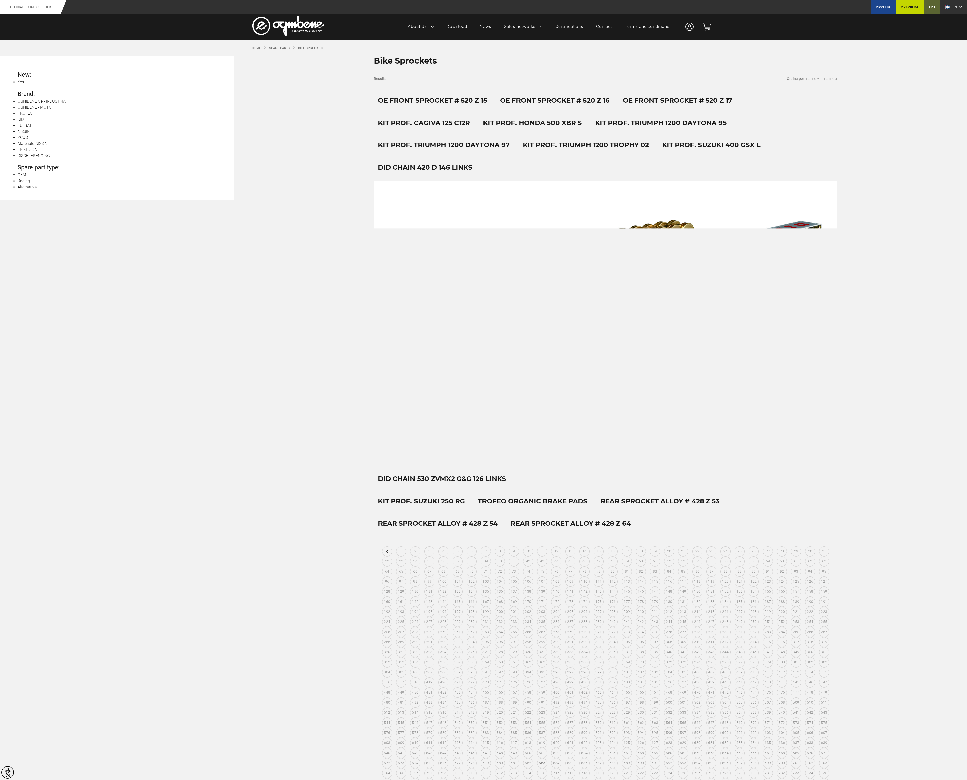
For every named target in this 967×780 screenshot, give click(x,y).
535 (711, 712)
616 (500, 743)
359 (485, 662)
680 (500, 763)
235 (542, 622)
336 (612, 652)
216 (725, 612)
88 (725, 571)
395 (542, 672)
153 (739, 591)
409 (739, 672)
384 (387, 672)
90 (754, 571)
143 (598, 591)
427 (542, 682)
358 (471, 662)
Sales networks (520, 26)
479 (824, 692)
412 (782, 672)
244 (669, 622)
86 (697, 571)
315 (768, 642)
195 (429, 612)
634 (753, 743)
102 (471, 581)
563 (655, 723)
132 (443, 591)
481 (401, 702)
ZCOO (23, 137)
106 (528, 581)
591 (598, 733)
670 (810, 753)
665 (739, 753)
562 (641, 723)
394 (528, 672)
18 (641, 551)
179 (655, 601)
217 (739, 612)
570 (753, 723)
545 (401, 723)
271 (598, 632)
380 (782, 662)
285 (796, 632)
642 (415, 753)
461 (570, 692)
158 (810, 591)
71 (486, 571)
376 (725, 662)
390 (471, 672)
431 (598, 682)
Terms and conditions (647, 26)
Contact (604, 26)
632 (725, 743)
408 (725, 672)
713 (514, 773)
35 (429, 561)
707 (429, 773)
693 (683, 763)
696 (725, 763)
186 (753, 601)
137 (514, 591)
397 (570, 672)
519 (485, 712)
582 (471, 733)
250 (753, 622)
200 (500, 612)
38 (472, 561)
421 (457, 682)
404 (669, 672)
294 (471, 642)
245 (683, 622)
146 (641, 591)
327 (485, 652)
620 (556, 743)
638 (810, 743)
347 (768, 652)
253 (796, 622)
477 (796, 692)
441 (739, 682)
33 (401, 561)
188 (782, 601)
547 (429, 723)
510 (810, 702)
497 (627, 702)
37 (458, 561)
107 (542, 581)
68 (443, 571)
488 (500, 702)
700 (782, 763)
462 (584, 692)
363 (542, 662)
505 (739, 702)
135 (485, 591)
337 (627, 652)
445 (796, 682)
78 (584, 571)
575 (824, 723)
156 (782, 591)
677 (457, 763)
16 (613, 551)
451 (429, 692)
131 (429, 591)
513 (401, 712)
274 (641, 632)
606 (810, 733)
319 (824, 642)
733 (796, 773)
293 (457, 642)
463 (598, 692)
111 (598, 581)
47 (599, 561)
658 (641, 753)
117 (683, 581)
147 (655, 591)
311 (711, 642)
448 (387, 692)
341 (683, 652)
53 (683, 561)
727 (711, 773)
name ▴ (830, 78)
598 (697, 733)
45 (570, 561)
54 (697, 561)
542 (810, 712)
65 (401, 571)
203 (542, 612)
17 (627, 551)
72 (500, 571)
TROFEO (25, 113)
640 (387, 753)
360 (500, 662)
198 (471, 612)
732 (782, 773)
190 (810, 601)
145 (627, 591)
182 (697, 601)
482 (415, 702)
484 (443, 702)
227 (429, 622)
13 (570, 551)
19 (655, 551)
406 (697, 672)
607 (824, 733)
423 (485, 682)
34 (415, 561)
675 (429, 763)
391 (485, 672)
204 (556, 612)
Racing (24, 180)
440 (725, 682)
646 (471, 753)
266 (528, 632)
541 (796, 712)
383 (824, 662)
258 (415, 632)
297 (514, 642)
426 (528, 682)
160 (387, 601)
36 (443, 561)
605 (796, 733)
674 (415, 763)
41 (514, 561)
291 (429, 642)
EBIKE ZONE (29, 149)
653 (570, 753)
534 (697, 712)
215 (711, 612)
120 (725, 581)
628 (669, 743)
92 (782, 571)
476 (782, 692)
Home (256, 48)
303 (598, 642)
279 (711, 632)
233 (514, 622)
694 (697, 763)
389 (457, 672)
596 (669, 733)
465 (627, 692)
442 (753, 682)
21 (683, 551)
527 (598, 712)
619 (542, 743)
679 (485, 763)
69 (458, 571)
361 (514, 662)
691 (655, 763)
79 (599, 571)
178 (641, 601)
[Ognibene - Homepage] (288, 27)
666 (753, 753)
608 (387, 743)
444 (782, 682)
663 (711, 753)
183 (711, 601)
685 (570, 763)
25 (740, 551)
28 (782, 551)
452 (443, 692)
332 (556, 652)
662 (697, 753)
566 (697, 723)
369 (627, 662)
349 (796, 652)
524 (556, 712)
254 (810, 622)
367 (598, 662)
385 (401, 672)
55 (711, 561)
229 (457, 622)
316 (782, 642)
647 (485, 753)
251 (768, 622)
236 (556, 622)
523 (542, 712)
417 (401, 682)
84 (669, 571)
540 (782, 712)
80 (613, 571)
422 (471, 682)
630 (697, 743)
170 (528, 601)
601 (739, 733)
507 (768, 702)
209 (627, 612)
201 (514, 612)
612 (443, 743)
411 (768, 672)
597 (683, 733)
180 (669, 601)
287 (824, 632)
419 (429, 682)
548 (443, 723)
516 (443, 712)
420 (443, 682)
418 (415, 682)
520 (500, 712)
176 (612, 601)
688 (612, 763)
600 (725, 733)
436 (669, 682)
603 (768, 733)
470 (697, 692)
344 (725, 652)
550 (471, 723)
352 (387, 662)
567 (711, 723)
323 (429, 652)
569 (739, 723)
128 (387, 591)
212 (669, 612)
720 (612, 773)
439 (711, 682)
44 (556, 561)
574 (810, 723)
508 (782, 702)
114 (641, 581)
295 (485, 642)
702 (810, 763)
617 (514, 743)
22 (697, 551)
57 (740, 561)
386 (415, 672)
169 (514, 601)
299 (542, 642)
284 (782, 632)
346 (753, 652)
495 (598, 702)
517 (457, 712)
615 (485, 743)
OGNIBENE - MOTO (35, 107)
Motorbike (909, 6)
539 (768, 712)
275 (655, 632)
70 (472, 571)
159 (824, 591)
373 (683, 662)
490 (528, 702)
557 (570, 723)
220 (782, 612)
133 (457, 591)
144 (612, 591)
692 (669, 763)
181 (683, 601)
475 (768, 692)
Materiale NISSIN (32, 143)
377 (739, 662)
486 (471, 702)
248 (725, 622)
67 (429, 571)
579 (429, 733)
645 (457, 753)
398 (584, 672)
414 (810, 672)
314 (753, 642)
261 (457, 632)
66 (415, 571)
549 (457, 723)
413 (796, 672)
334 (584, 652)
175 (598, 601)
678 (471, 763)
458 (528, 692)
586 (528, 733)
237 (570, 622)
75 (542, 571)
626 (641, 743)
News (485, 26)
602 (753, 733)
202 (528, 612)
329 (514, 652)
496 (612, 702)
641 (401, 753)
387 (429, 672)
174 (584, 601)
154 (753, 591)
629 (683, 743)
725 (683, 773)
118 (697, 581)
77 (570, 571)
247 (711, 622)
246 (697, 622)
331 (542, 652)
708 (443, 773)
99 (429, 581)
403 (655, 672)
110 (584, 581)
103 (485, 581)
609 (401, 743)
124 (782, 581)
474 (753, 692)
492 (556, 702)
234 (528, 622)
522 (528, 712)
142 (584, 591)
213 (683, 612)
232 (500, 622)
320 (387, 652)
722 (641, 773)
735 (824, 773)
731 (768, 773)
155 (768, 591)
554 (528, 723)
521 (514, 712)
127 (824, 581)
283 (768, 632)
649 (514, 753)
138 (528, 591)
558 (584, 723)
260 (443, 632)
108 (556, 581)
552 (500, 723)
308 (669, 642)
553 (514, 723)
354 (415, 662)
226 (415, 622)
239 (598, 622)
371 (655, 662)
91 (768, 571)
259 (429, 632)
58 (754, 561)
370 (641, 662)
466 (641, 692)
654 (584, 753)
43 (542, 561)
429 (570, 682)
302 (584, 642)
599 (711, 733)
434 (641, 682)
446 (810, 682)
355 (429, 662)
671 (824, 753)
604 (782, 733)
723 (655, 773)
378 (753, 662)
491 (542, 702)
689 (627, 763)
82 (641, 571)
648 (500, 753)
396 (556, 672)
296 (500, 642)
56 (725, 561)
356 (443, 662)
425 (514, 682)
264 (500, 632)
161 (401, 601)
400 (612, 672)
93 (796, 571)
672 (387, 763)
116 (669, 581)
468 (669, 692)
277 (683, 632)
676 (443, 763)
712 (500, 773)
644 (443, 753)
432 (612, 682)
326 (471, 652)
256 (387, 632)
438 (697, 682)
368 (612, 662)
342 (697, 652)
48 (613, 561)
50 (641, 561)
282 (753, 632)
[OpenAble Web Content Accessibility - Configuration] (7, 772)
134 (471, 591)
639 (824, 743)
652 (556, 753)
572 (782, 723)
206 (584, 612)
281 (739, 632)
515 (429, 712)
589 (570, 733)
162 (415, 601)
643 (429, 753)
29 (796, 551)
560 (612, 723)
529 (627, 712)
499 (655, 702)
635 (768, 743)
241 (627, 622)
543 (824, 712)
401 (627, 672)
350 (810, 652)
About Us (417, 26)
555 (542, 723)
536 (725, 712)
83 (655, 571)
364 (556, 662)
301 (570, 642)
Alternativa (27, 187)
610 (415, 743)
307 (655, 642)
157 (796, 591)
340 (669, 652)
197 (457, 612)
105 (514, 581)
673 (401, 763)
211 (655, 612)
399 (598, 672)
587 (542, 733)
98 (415, 581)
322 (415, 652)
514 (415, 712)
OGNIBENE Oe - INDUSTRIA (42, 101)
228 (443, 622)
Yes (21, 82)
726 (697, 773)
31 (824, 551)
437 (683, 682)
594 (641, 733)
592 (612, 733)
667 (768, 753)
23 (711, 551)
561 (627, 723)
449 (401, 692)
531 (655, 712)
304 (612, 642)
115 (655, 581)
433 (627, 682)
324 (443, 652)
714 (528, 773)
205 (570, 612)
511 (824, 702)
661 (683, 753)
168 (500, 601)
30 (810, 551)
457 (514, 692)
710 (471, 773)
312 (725, 642)
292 (443, 642)
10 (528, 551)
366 (584, 662)
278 (697, 632)
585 (514, 733)
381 (796, 662)
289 (401, 642)
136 (500, 591)
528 (612, 712)
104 (500, 581)
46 (584, 561)
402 (641, 672)
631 (711, 743)
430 (584, 682)
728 (725, 773)
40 (500, 561)
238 (584, 622)
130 (415, 591)
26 (754, 551)
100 (443, 581)
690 (641, 763)
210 (641, 612)
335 (598, 652)
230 (471, 622)
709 (457, 773)
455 (485, 692)
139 (542, 591)
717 (570, 773)
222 (810, 612)
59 (768, 561)
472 (725, 692)
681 (514, 763)
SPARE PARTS (279, 48)
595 (655, 733)
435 (655, 682)
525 (570, 712)
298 (528, 642)
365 (570, 662)
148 (669, 591)
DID (21, 119)
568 (725, 723)
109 (570, 581)
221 (796, 612)
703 (824, 763)
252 (782, 622)
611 (429, 743)
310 (697, 642)
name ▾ (812, 78)
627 (655, 743)
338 (641, 652)
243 (655, 622)
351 (824, 652)
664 (725, 753)
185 (739, 601)
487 (485, 702)
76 (556, 571)
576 (387, 733)
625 (627, 743)
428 (556, 682)
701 (796, 763)
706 (415, 773)
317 (796, 642)
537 (739, 712)
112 (612, 581)
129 (401, 591)
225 (401, 622)
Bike (932, 6)
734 (810, 773)
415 (824, 672)
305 (627, 642)
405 (683, 672)
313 (739, 642)
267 (542, 632)
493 (570, 702)
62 (810, 561)
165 (457, 601)
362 (528, 662)
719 (598, 773)
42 (528, 561)
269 (570, 632)
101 (457, 581)
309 (683, 642)
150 (697, 591)
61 (796, 561)
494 (584, 702)
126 (810, 581)
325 (457, 652)
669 (796, 753)
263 (485, 632)
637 (796, 743)
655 (598, 753)
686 (584, 763)
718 (584, 773)
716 (556, 773)
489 (514, 702)
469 (683, 692)
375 (711, 662)
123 (768, 581)
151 (711, 591)
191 (824, 601)
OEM (22, 174)
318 (810, 642)
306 (641, 642)
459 (542, 692)
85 (683, 571)
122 (753, 581)
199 (485, 612)
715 (542, 773)
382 (810, 662)
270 (584, 632)
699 (768, 763)
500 (669, 702)
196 (443, 612)
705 (401, 773)
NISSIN (24, 131)
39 (486, 561)
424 (500, 682)
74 (528, 571)
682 (528, 763)
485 (457, 702)
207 (598, 612)
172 (556, 601)
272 (612, 632)
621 (570, 743)
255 (824, 622)
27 (768, 551)
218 (753, 612)
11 (542, 551)
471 (711, 692)
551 (485, 723)
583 (485, 733)
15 (599, 551)
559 (598, 723)
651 (542, 753)
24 (725, 551)
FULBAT (25, 125)
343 (711, 652)
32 (387, 561)
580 (443, 733)
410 (753, 672)
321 (401, 652)
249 (739, 622)
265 (514, 632)
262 (471, 632)
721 (627, 773)
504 (725, 702)
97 (401, 581)
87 (711, 571)
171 (542, 601)
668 (782, 753)
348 (782, 652)
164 (443, 601)
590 (584, 733)
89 (740, 571)
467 (655, 692)
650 (528, 753)
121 (739, 581)
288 (387, 642)
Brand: (26, 93)
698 (753, 763)
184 (725, 601)
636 (782, 743)
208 (612, 612)
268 (556, 632)
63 (824, 561)
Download (456, 26)
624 (612, 743)
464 (612, 692)
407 (711, 672)
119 (711, 581)
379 (768, 662)
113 (627, 581)
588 (556, 733)
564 (669, 723)
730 (753, 773)
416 (387, 682)
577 (401, 733)
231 (485, 622)
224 (387, 622)
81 (627, 571)
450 (415, 692)
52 (669, 561)
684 (556, 763)
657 (627, 753)
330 (528, 652)
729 (739, 773)
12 (556, 551)
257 (401, 632)
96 (387, 581)
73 (514, 571)
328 (500, 652)
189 (796, 601)
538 (753, 712)
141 (570, 591)
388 (443, 672)
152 (725, 591)
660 (669, 753)
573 (796, 723)
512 (387, 712)
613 (457, 743)
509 (796, 702)
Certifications (569, 26)
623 (598, 743)
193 (401, 612)
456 (500, 692)
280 (725, 632)
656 (612, 753)
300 (556, 642)
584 (500, 733)
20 (669, 551)
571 (768, 723)
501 (683, 702)
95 (824, 571)
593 (627, 733)
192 (387, 612)
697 (739, 763)
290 (415, 642)
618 (528, 743)
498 (641, 702)
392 (500, 672)
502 (697, 702)
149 (683, 591)
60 (782, 561)
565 (683, 723)
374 (697, 662)
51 (655, 561)
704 (387, 773)
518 (471, 712)
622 (584, 743)
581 (457, 733)
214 (697, 612)
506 (753, 702)
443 (768, 682)
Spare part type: (39, 167)
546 (415, 723)
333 (570, 652)
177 (627, 601)
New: (24, 74)
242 (641, 622)
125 (796, 581)
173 (570, 601)
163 (429, 601)
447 (824, 682)
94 (810, 571)
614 (471, 743)
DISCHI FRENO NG (34, 155)
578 (415, 733)
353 (401, 662)
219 (768, 612)
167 (485, 601)
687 (598, 763)
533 (683, 712)
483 (429, 702)
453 (457, 692)
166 (471, 601)
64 (387, 571)
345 (739, 652)
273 (627, 632)
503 (711, 702)
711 (485, 773)
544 (387, 723)
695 (711, 763)
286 (810, 632)
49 (627, 561)
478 (810, 692)
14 (584, 551)
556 (556, 723)
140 (556, 591)
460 (556, 692)
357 (457, 662)
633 (739, 743)
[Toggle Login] (689, 27)
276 (669, 632)
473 (739, 692)
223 (824, 612)
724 (669, 773)
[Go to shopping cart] (706, 27)
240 (612, 622)
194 (415, 612)
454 (471, 692)
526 (584, 712)
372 (669, 662)
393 (514, 672)
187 (768, 601)
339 (655, 652)
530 (641, 712)
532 (669, 712)
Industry (883, 6)
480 (387, 702)
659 (655, 753)
